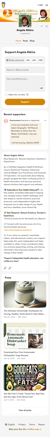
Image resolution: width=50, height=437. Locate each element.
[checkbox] (15, 94)
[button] (46, 5)
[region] (25, 77)
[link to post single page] (25, 300)
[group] (25, 301)
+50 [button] (34, 60)
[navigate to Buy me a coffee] (3, 4)
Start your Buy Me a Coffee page (24, 429)
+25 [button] (27, 60)
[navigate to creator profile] (25, 21)
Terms (32, 424)
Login (40, 5)
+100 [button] (40, 60)
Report (41, 424)
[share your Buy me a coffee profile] (46, 26)
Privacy (22, 424)
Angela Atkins (25, 30)
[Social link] (5, 268)
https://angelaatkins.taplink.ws (18, 230)
